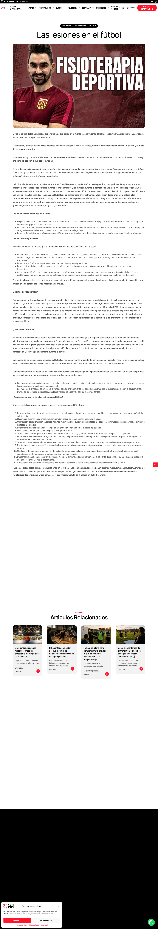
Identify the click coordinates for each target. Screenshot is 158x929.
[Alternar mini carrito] (123, 7)
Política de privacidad (34, 925)
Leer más (18, 671)
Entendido (17, 920)
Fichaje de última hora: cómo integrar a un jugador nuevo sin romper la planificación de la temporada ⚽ (96, 654)
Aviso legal (44, 925)
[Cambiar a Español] (152, 1)
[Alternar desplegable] (24, 7)
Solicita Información (147, 8)
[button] (58, 906)
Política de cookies (21, 925)
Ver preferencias (46, 920)
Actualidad (92, 25)
